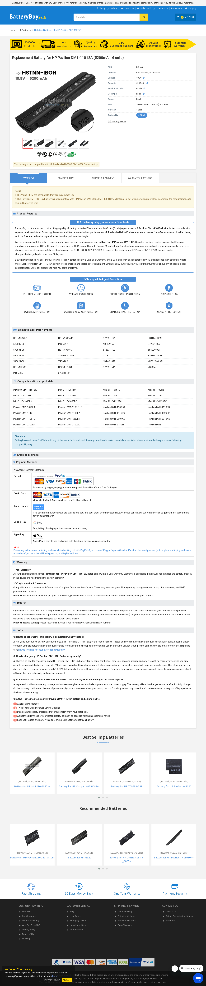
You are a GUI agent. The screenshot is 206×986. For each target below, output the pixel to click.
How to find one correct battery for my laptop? (41, 649)
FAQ (72, 911)
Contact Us (171, 911)
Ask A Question (118, 121)
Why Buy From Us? (31, 925)
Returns (164, 8)
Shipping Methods (127, 916)
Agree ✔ (67, 979)
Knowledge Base (78, 925)
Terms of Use (28, 934)
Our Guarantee (29, 916)
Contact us (129, 8)
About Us (26, 911)
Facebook (170, 920)
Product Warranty (30, 920)
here (54, 976)
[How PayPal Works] (141, 966)
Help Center (76, 916)
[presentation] (28, 178)
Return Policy (76, 929)
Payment (177, 8)
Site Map (26, 938)
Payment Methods (127, 920)
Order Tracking (147, 8)
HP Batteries (25, 30)
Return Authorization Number (180, 916)
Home (12, 30)
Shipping (192, 8)
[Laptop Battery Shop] (28, 19)
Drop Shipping (125, 925)
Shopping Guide (107, 8)
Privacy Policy (28, 929)
